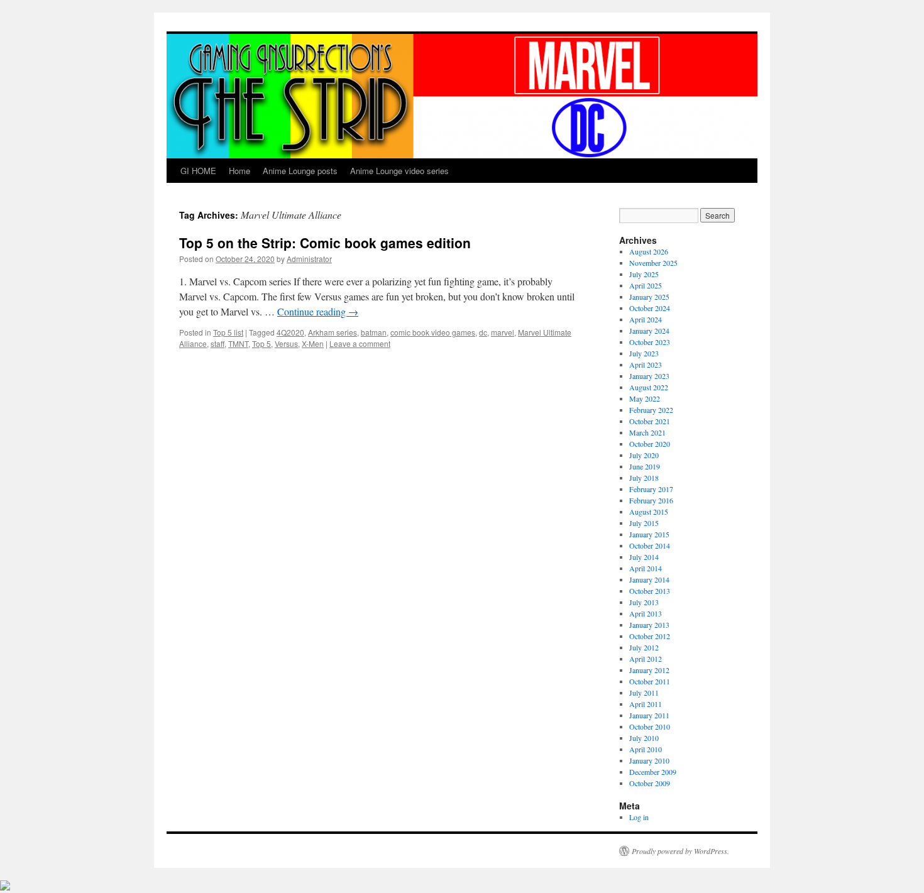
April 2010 (645, 749)
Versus (286, 343)
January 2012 (649, 670)
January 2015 (649, 534)
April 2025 (645, 285)
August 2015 (648, 512)
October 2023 (649, 342)
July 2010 (644, 738)
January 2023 (649, 376)
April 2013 (645, 613)
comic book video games (432, 332)
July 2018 (644, 478)
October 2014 (649, 545)
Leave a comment (359, 343)
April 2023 (645, 364)
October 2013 (649, 591)
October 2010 (649, 726)
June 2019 (644, 466)
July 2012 (644, 647)
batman (374, 332)
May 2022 (644, 398)
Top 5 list (228, 332)
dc (483, 332)
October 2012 (649, 636)
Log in (639, 817)
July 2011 (644, 693)
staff (217, 343)
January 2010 (649, 760)
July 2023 (644, 353)
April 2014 (645, 568)
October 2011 (649, 681)
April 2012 (645, 659)
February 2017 (651, 489)
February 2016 (651, 500)
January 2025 (649, 297)
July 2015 (644, 523)
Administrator (309, 258)
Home (239, 171)
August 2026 (648, 251)
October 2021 (649, 421)
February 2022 (651, 410)
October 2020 (649, 444)
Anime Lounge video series (399, 171)
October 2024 (649, 308)
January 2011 (649, 715)
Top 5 (261, 343)
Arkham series (332, 332)
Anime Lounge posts (300, 171)
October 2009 (649, 783)
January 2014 (649, 579)
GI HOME (198, 171)
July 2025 (644, 274)
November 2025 (653, 263)
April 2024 (645, 319)
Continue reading (317, 311)
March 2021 (647, 432)
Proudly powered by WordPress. (680, 851)
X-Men (313, 343)
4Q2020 (290, 332)
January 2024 (649, 331)
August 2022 (648, 387)
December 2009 (652, 772)
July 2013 (644, 602)
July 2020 (644, 455)
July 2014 (644, 557)
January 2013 (649, 625)
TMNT (238, 343)
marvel (502, 332)
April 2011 (645, 704)
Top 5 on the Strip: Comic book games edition (325, 242)
